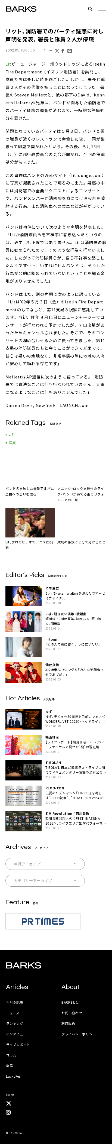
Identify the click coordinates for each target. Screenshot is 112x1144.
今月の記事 (14, 1002)
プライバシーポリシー (78, 1034)
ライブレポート (18, 1044)
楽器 (9, 1065)
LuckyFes (13, 1076)
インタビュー (16, 1034)
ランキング (14, 1023)
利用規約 (68, 1023)
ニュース (13, 1012)
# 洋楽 (10, 442)
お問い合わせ (71, 1012)
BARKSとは (70, 1002)
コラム (11, 1055)
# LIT (9, 434)
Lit (8, 64)
